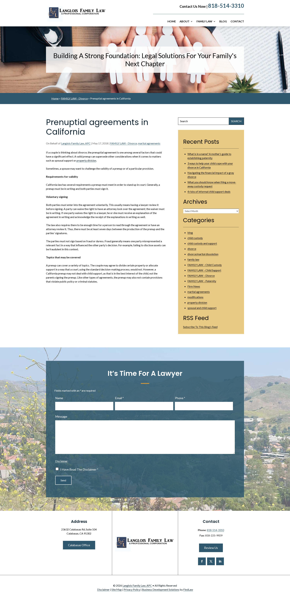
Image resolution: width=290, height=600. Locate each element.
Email (119, 398)
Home (171, 21)
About (184, 21)
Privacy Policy (132, 589)
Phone (180, 398)
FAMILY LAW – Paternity (201, 281)
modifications (195, 297)
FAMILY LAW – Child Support (204, 270)
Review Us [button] (211, 548)
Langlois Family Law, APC (75, 143)
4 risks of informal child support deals (208, 191)
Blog (223, 21)
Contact (237, 21)
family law (193, 259)
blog (190, 232)
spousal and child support (201, 307)
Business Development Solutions (160, 589)
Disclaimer (61, 461)
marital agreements (149, 143)
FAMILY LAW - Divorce (123, 143)
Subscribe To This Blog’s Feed (200, 326)
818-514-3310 (226, 5)
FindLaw (188, 589)
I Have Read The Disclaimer (79, 469)
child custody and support (202, 243)
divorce (191, 248)
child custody (195, 237)
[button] (286, 575)
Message (61, 416)
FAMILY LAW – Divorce (201, 275)
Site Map (116, 589)
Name (59, 398)
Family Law (204, 21)
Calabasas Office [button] (79, 545)
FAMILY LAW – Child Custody (204, 264)
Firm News (193, 286)
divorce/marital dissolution (202, 254)
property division (86, 160)
